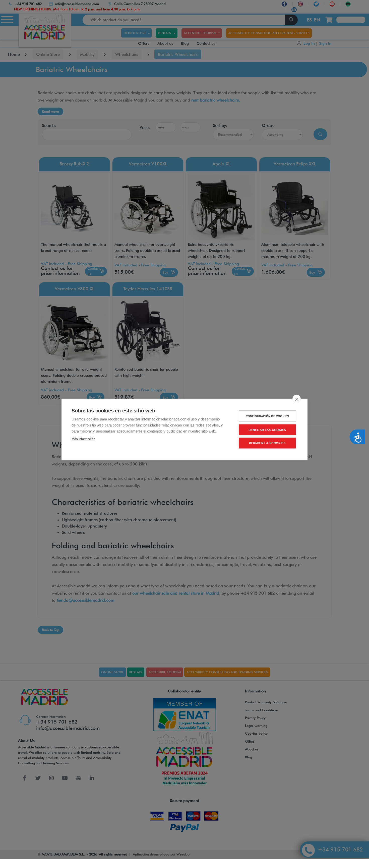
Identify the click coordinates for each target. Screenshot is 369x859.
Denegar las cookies (267, 430)
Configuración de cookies (267, 416)
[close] (296, 399)
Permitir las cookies (267, 443)
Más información (83, 439)
